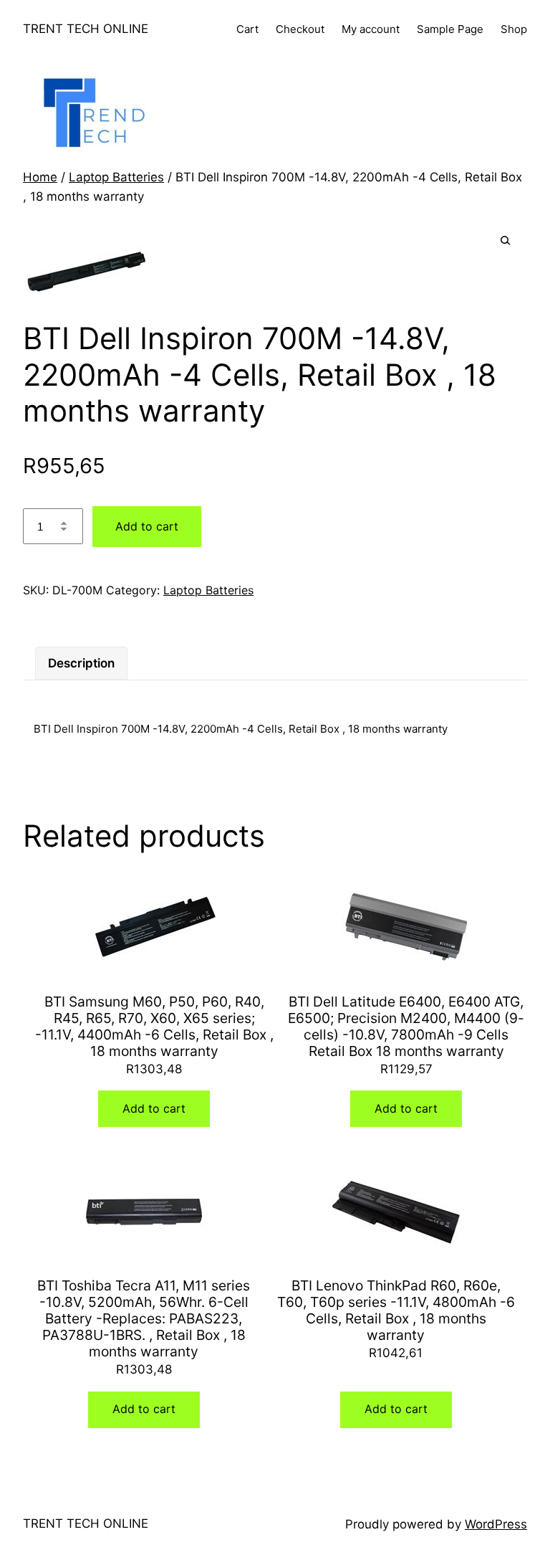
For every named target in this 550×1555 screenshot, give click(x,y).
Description (81, 663)
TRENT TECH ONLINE (85, 29)
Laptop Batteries (116, 177)
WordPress (496, 1524)
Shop (514, 29)
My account (371, 29)
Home (40, 177)
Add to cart (146, 526)
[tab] (81, 663)
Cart (247, 29)
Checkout (300, 29)
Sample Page (450, 29)
